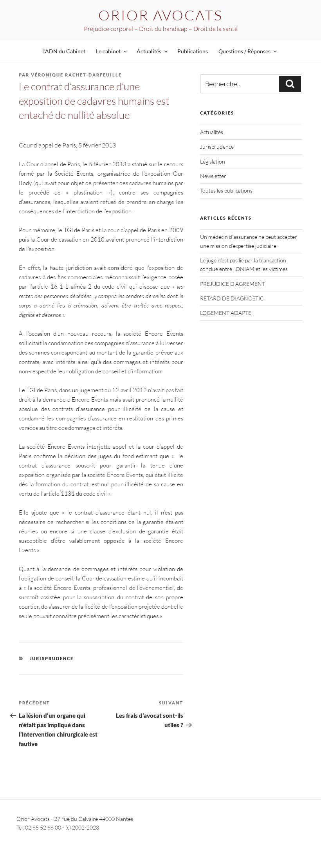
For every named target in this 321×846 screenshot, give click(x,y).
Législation (212, 161)
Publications (192, 51)
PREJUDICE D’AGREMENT (232, 283)
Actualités (211, 132)
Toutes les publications (226, 190)
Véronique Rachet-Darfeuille (76, 74)
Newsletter (213, 176)
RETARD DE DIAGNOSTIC (232, 298)
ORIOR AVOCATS (160, 15)
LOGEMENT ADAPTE (225, 312)
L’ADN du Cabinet (63, 51)
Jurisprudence (52, 658)
